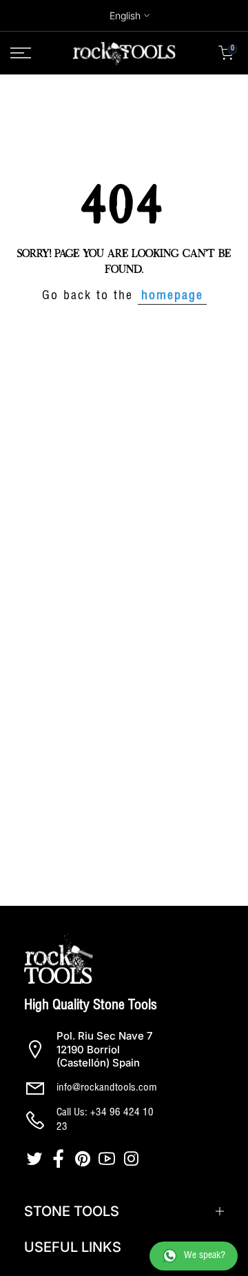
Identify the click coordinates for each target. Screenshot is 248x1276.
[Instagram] (133, 1158)
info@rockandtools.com (106, 1088)
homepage (172, 296)
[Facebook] (60, 1158)
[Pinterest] (84, 1158)
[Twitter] (36, 1158)
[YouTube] (108, 1158)
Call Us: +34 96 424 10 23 (105, 1120)
